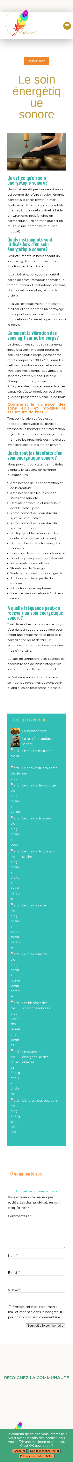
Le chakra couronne (38, 751)
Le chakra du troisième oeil (39, 770)
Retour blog (36, 61)
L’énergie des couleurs (39, 1100)
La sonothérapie (34, 731)
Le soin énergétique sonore (37, 741)
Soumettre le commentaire (45, 1325)
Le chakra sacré (34, 905)
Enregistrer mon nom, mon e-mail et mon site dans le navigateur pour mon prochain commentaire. (35, 1312)
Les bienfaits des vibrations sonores (36, 1005)
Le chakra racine (34, 954)
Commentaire (20, 1216)
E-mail (14, 1272)
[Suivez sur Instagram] (42, 1393)
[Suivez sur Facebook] (30, 1393)
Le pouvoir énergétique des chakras (35, 1057)
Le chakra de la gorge (39, 785)
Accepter (19, 1450)
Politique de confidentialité (36, 1456)
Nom (13, 1256)
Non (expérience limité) (44, 1450)
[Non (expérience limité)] (68, 1446)
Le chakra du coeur (37, 818)
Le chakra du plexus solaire (38, 854)
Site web (14, 1290)
